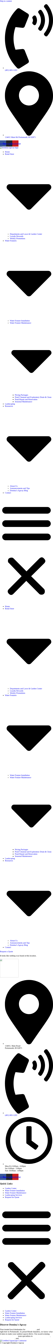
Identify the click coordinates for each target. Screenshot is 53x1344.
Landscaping (10, 404)
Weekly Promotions (17, 238)
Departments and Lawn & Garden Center (26, 234)
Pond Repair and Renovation (26, 399)
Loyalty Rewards (16, 236)
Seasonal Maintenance (23, 402)
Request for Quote (12, 1197)
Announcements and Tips (20, 488)
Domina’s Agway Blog (19, 490)
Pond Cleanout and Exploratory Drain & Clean (33, 397)
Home (7, 152)
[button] (26, 549)
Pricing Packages (21, 395)
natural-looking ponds (41, 1336)
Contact (8, 493)
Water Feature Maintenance (15, 1193)
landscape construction (9, 1336)
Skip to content (6, 1)
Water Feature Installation (20, 321)
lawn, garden (31, 1329)
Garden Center (10, 1188)
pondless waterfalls (7, 1338)
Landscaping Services (13, 1195)
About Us (14, 486)
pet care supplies (46, 1329)
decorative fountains (27, 1338)
